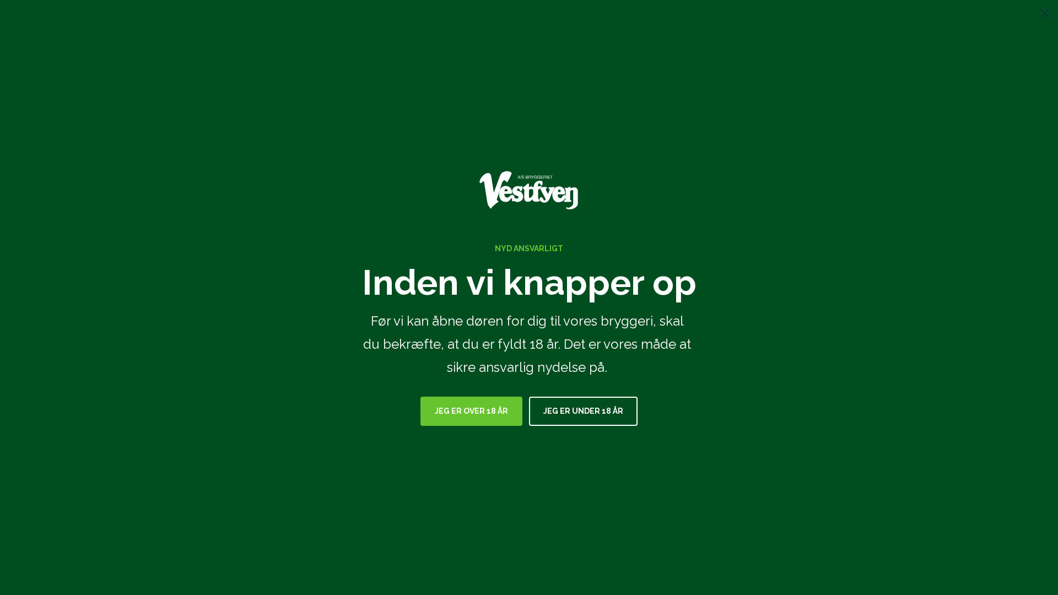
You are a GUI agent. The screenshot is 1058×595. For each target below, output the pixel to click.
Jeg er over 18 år (471, 411)
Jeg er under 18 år (583, 411)
